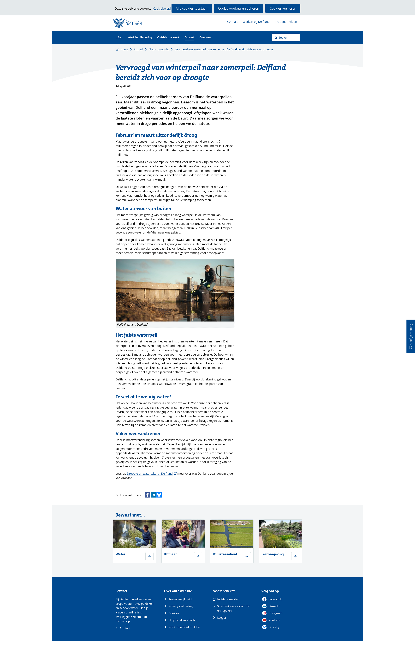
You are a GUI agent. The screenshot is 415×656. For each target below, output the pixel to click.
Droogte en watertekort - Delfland (152, 473)
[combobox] (286, 37)
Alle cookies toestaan (192, 8)
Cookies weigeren (283, 8)
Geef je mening (411, 334)
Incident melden (286, 22)
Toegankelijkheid (180, 599)
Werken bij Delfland (256, 22)
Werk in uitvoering (140, 37)
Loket (119, 37)
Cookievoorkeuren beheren (238, 8)
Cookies (174, 613)
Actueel (189, 37)
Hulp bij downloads (182, 620)
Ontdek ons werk (168, 37)
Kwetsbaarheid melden (184, 627)
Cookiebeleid (162, 8)
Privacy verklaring (181, 606)
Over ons (205, 37)
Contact (232, 22)
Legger (221, 617)
